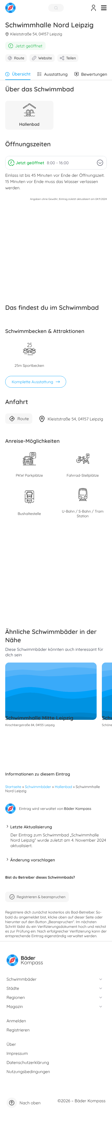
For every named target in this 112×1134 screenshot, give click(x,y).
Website (45, 58)
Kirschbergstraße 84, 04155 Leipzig (30, 725)
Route (19, 58)
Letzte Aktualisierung (31, 826)
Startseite (13, 786)
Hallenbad (63, 786)
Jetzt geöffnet (28, 45)
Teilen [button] (71, 58)
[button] (104, 8)
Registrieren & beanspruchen (41, 896)
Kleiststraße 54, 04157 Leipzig (36, 34)
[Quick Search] (56, 8)
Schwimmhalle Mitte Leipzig (39, 718)
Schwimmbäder (38, 786)
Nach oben (30, 1102)
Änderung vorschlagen (32, 859)
